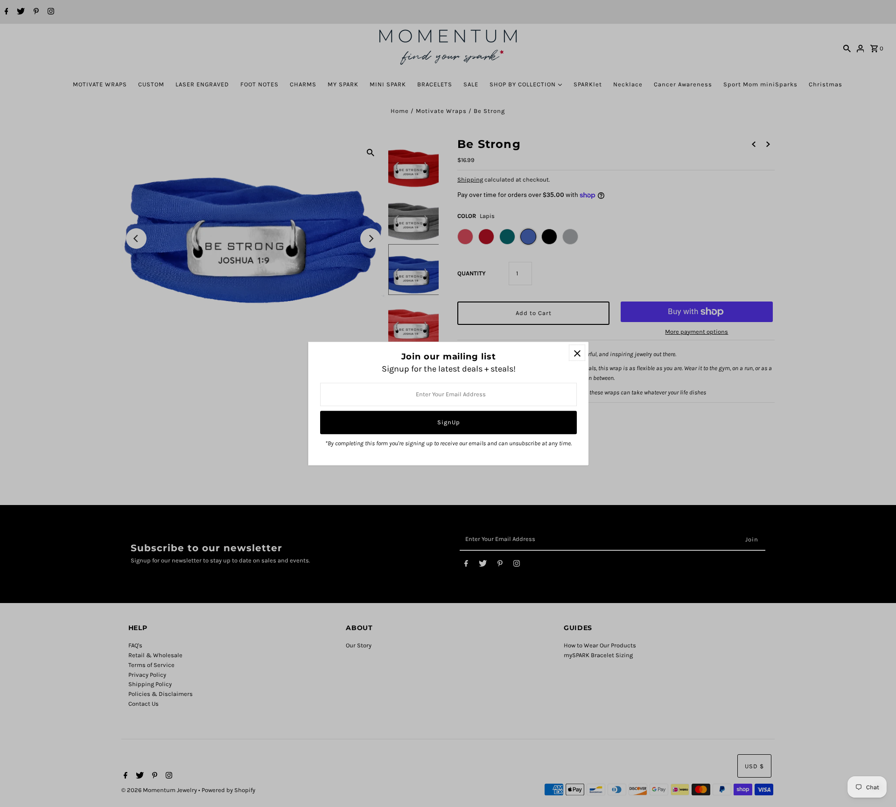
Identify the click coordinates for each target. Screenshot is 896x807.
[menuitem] (100, 84)
